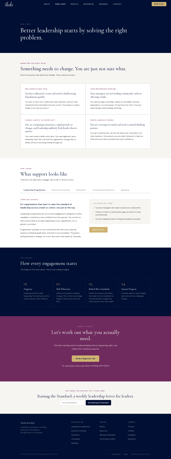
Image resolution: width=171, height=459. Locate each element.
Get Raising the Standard (98, 403)
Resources (89, 4)
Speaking (103, 4)
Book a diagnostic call (85, 358)
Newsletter (132, 439)
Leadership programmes (80, 427)
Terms (126, 454)
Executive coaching (78, 431)
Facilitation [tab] (81, 190)
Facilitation (75, 435)
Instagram (132, 435)
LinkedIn (131, 431)
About (47, 4)
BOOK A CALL (159, 4)
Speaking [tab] (125, 190)
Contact (117, 4)
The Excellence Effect (108, 439)
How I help (60, 4)
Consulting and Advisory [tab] (104, 190)
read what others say (74, 365)
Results (74, 4)
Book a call (98, 230)
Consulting (75, 439)
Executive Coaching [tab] (61, 190)
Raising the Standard (108, 435)
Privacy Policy (116, 454)
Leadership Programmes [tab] (34, 190)
